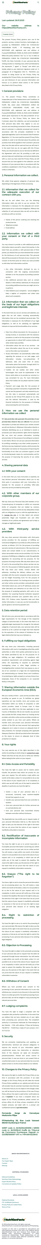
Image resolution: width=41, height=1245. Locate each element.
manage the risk (10, 515)
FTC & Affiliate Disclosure (10, 1202)
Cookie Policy (17, 1205)
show (10, 34)
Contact (4, 1163)
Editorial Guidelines (8, 1177)
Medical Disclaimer (8, 1200)
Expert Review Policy (9, 1181)
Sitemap (4, 1165)
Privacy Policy (6, 1205)
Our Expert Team (7, 1161)
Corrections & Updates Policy (11, 1184)
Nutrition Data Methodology (11, 1179)
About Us (5, 1158)
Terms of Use (6, 1207)
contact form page (33, 753)
